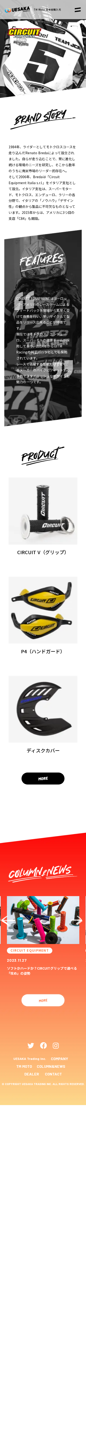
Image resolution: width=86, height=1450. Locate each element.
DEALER (31, 1074)
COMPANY (59, 1058)
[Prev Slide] (9, 920)
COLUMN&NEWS (51, 1066)
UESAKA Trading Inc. (29, 1059)
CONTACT (53, 1074)
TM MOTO (24, 1066)
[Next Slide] (77, 920)
